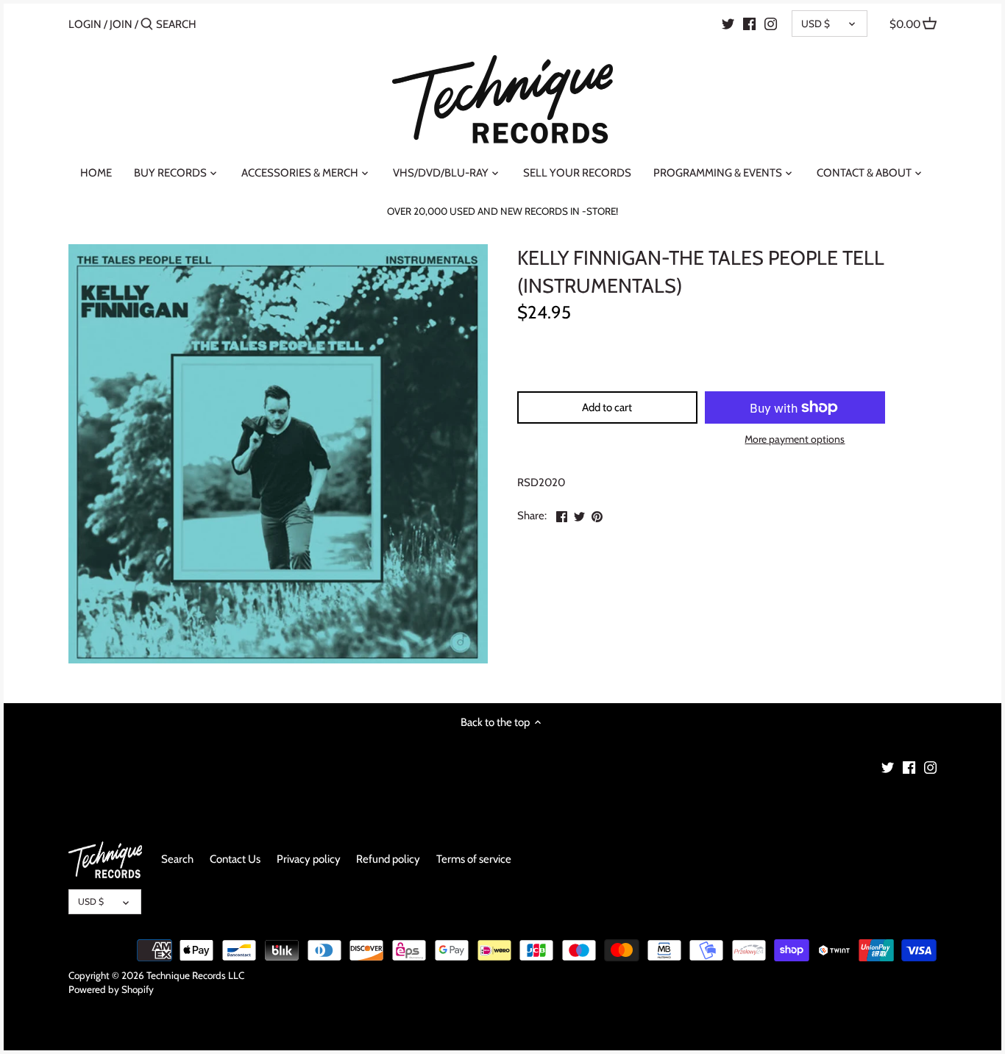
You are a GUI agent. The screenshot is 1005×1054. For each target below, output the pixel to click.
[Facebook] (749, 24)
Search (177, 859)
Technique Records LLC (195, 975)
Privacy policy (309, 859)
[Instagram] (770, 24)
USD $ (815, 23)
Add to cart (607, 407)
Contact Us (235, 859)
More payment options (795, 439)
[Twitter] (728, 24)
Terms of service (473, 859)
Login (85, 24)
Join (121, 24)
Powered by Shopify (111, 989)
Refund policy (388, 859)
